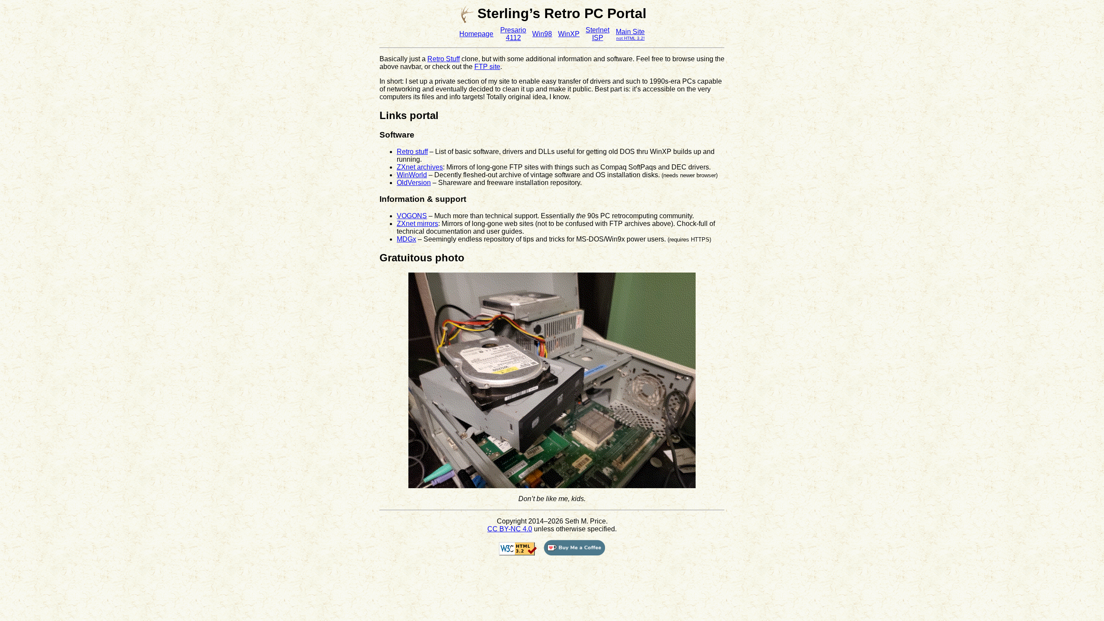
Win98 (542, 34)
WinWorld (412, 175)
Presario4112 (513, 33)
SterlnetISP (597, 33)
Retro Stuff (443, 59)
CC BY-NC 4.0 (509, 529)
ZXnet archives (420, 167)
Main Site (630, 34)
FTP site (487, 66)
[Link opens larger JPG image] (552, 485)
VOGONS (412, 216)
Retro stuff (412, 151)
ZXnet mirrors (417, 223)
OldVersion (414, 182)
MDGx (406, 239)
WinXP (569, 34)
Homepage (476, 34)
